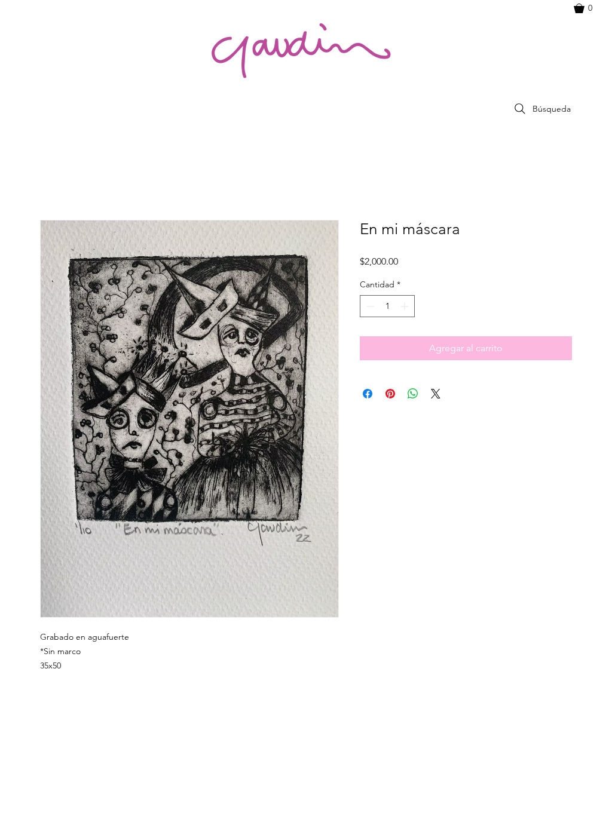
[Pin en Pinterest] (390, 393)
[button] (589, 8)
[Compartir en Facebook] (367, 393)
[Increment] (405, 306)
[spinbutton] (387, 306)
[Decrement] (369, 306)
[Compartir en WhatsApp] (413, 393)
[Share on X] (436, 393)
